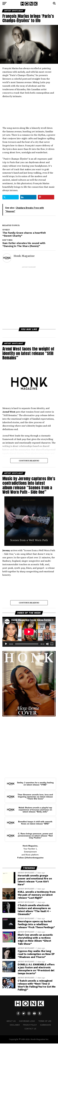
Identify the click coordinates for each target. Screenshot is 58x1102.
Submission (45, 1025)
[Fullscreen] (52, 644)
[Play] (6, 644)
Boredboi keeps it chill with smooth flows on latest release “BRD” (35, 822)
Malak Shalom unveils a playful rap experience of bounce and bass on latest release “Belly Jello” (35, 809)
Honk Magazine (24, 256)
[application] (29, 632)
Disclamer (15, 1025)
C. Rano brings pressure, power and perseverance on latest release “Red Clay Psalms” (35, 835)
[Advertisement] (29, 297)
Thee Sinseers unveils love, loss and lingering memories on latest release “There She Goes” (35, 796)
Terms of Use (44, 1021)
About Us (11, 1021)
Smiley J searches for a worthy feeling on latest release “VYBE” (35, 783)
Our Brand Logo (27, 1021)
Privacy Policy (30, 1025)
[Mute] (47, 644)
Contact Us (30, 1029)
